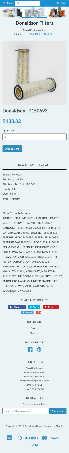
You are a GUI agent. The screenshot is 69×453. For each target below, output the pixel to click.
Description (26, 164)
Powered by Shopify (53, 426)
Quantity (8, 130)
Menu (10, 3)
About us (34, 333)
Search (34, 328)
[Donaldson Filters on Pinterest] (39, 350)
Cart (63, 3)
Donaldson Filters (34, 23)
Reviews (43, 164)
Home (17, 33)
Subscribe (58, 410)
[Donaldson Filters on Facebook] (30, 350)
